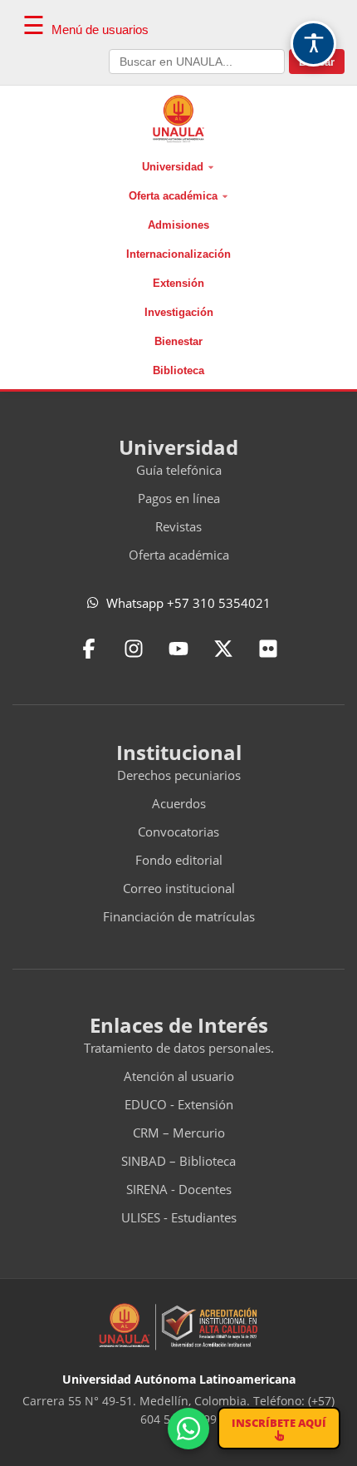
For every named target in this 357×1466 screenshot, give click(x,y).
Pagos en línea (179, 498)
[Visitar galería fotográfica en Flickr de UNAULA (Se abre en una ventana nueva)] (268, 648)
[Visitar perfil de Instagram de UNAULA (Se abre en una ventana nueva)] (134, 648)
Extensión (178, 283)
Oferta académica (173, 196)
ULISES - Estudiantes (179, 1217)
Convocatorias (178, 831)
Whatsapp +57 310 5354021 (188, 603)
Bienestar (178, 341)
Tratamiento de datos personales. (179, 1047)
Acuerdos (179, 803)
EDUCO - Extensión (179, 1104)
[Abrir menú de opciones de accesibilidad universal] (313, 44)
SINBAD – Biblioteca (178, 1161)
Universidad (172, 166)
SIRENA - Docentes (179, 1189)
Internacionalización (178, 254)
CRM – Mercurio (179, 1132)
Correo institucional (179, 888)
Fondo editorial (179, 859)
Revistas (178, 526)
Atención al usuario (179, 1076)
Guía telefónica (179, 470)
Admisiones (178, 225)
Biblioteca (178, 370)
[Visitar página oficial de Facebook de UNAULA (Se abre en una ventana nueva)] (89, 648)
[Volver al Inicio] (179, 119)
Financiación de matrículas (179, 916)
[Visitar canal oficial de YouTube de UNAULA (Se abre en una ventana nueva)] (178, 648)
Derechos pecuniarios (179, 775)
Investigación (178, 312)
